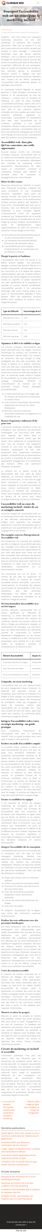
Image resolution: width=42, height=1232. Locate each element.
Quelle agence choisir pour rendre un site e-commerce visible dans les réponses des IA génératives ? (20, 1136)
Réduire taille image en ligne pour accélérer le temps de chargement (31, 1107)
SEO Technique (7, 29)
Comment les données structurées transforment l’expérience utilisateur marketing (9, 1110)
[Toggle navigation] (38, 3)
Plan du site (21, 1230)
